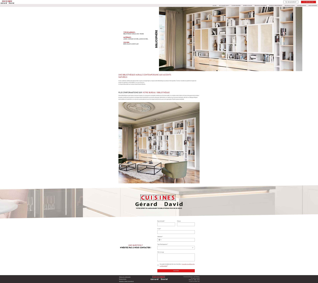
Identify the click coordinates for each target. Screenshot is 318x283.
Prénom (179, 221)
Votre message (160, 252)
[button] (308, 2)
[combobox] (176, 247)
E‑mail (159, 228)
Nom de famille (161, 221)
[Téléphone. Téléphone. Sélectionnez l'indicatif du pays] (160, 240)
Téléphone (160, 236)
